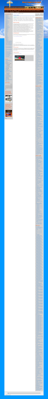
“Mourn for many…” (38, 78)
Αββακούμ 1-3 (7, 28)
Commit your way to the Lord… (39, 63)
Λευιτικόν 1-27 (7, 16)
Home (5, 10)
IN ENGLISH (7, 72)
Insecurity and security (38, 51)
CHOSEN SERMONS (12, 12)
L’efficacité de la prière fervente (39, 126)
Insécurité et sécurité (38, 128)
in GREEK (7, 65)
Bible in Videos (34, 10)
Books (22, 10)
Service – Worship (38, 45)
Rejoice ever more (38, 314)
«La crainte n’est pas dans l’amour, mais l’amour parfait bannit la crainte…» (39, 146)
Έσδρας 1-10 (7, 22)
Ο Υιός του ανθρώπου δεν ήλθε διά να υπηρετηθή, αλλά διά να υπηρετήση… (39, 176)
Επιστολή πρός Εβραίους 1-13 (9, 53)
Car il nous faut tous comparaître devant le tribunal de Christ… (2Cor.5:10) (39, 134)
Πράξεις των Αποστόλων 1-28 (9, 43)
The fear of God (38, 341)
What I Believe (19, 10)
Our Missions (16, 13)
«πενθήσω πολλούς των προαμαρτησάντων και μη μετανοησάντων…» (39, 211)
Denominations (37, 387)
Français (10, 10)
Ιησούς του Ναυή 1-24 (8, 18)
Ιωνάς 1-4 (7, 35)
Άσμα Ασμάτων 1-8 (8, 27)
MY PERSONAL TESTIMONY (9, 71)
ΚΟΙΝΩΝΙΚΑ (7, 78)
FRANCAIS (7, 68)
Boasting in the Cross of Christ (39, 64)
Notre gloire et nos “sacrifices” (39, 95)
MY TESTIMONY (17, 12)
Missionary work (38, 50)
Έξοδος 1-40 (7, 15)
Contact (27, 10)
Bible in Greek (30, 10)
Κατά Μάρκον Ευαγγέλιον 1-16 (9, 41)
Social (24, 10)
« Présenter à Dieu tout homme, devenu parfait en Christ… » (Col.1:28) (39, 154)
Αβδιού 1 (6, 34)
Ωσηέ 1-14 (7, 32)
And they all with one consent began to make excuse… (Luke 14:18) (39, 67)
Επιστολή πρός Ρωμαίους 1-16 (9, 44)
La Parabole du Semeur (38, 114)
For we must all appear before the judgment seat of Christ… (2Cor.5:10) (39, 57)
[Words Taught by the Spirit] (24, 5)
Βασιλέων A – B (7, 21)
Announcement (38, 10)
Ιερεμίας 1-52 (7, 29)
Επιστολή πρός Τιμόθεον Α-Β (9, 51)
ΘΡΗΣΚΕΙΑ (7, 77)
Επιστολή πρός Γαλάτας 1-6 (8, 46)
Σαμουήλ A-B (7, 20)
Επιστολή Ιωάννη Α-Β (8, 55)
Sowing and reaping (38, 44)
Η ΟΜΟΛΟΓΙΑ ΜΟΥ (38, 188)
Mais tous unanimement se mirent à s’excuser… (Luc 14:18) (39, 98)
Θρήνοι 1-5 (7, 30)
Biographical (15, 10)
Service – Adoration (38, 88)
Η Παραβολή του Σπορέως (39, 187)
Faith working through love (39, 61)
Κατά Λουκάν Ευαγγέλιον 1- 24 (9, 42)
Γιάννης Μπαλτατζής (8, 75)
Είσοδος (6, 118)
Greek (12, 10)
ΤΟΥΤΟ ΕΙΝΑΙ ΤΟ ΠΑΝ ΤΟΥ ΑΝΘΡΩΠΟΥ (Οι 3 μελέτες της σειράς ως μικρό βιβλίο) (39, 162)
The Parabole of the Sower (39, 31)
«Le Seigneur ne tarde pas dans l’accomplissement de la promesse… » (39, 144)
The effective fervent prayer (39, 364)
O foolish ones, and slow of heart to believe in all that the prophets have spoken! (39, 48)
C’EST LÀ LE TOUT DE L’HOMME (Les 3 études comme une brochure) (38, 136)
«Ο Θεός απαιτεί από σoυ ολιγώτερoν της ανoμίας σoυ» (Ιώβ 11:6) (39, 213)
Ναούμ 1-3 (7, 36)
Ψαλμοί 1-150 (7, 25)
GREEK (6, 69)
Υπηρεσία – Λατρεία (38, 160)
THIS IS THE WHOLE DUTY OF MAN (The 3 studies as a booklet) (39, 21)
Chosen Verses (6, 12)
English (8, 10)
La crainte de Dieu (38, 120)
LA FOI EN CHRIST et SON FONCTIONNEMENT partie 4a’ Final (39, 116)
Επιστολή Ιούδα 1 (7, 56)
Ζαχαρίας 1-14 (7, 39)
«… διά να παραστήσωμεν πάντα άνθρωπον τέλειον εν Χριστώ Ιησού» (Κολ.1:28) (39, 223)
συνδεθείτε (20, 53)
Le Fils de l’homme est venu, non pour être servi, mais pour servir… (39, 109)
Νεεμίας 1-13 (7, 23)
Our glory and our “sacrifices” (39, 352)
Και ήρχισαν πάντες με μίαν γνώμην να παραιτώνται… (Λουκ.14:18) (39, 183)
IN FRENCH (7, 73)
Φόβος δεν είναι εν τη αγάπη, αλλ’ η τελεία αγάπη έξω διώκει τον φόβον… (39, 159)
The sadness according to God (39, 354)
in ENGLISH (7, 64)
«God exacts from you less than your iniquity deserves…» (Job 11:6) (39, 75)
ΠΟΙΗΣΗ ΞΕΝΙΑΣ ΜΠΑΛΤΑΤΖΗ (9, 79)
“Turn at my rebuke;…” (38, 76)
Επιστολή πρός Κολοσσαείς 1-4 (9, 49)
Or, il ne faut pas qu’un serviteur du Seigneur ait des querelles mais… (39, 93)
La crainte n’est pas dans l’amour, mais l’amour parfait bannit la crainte (39, 119)
